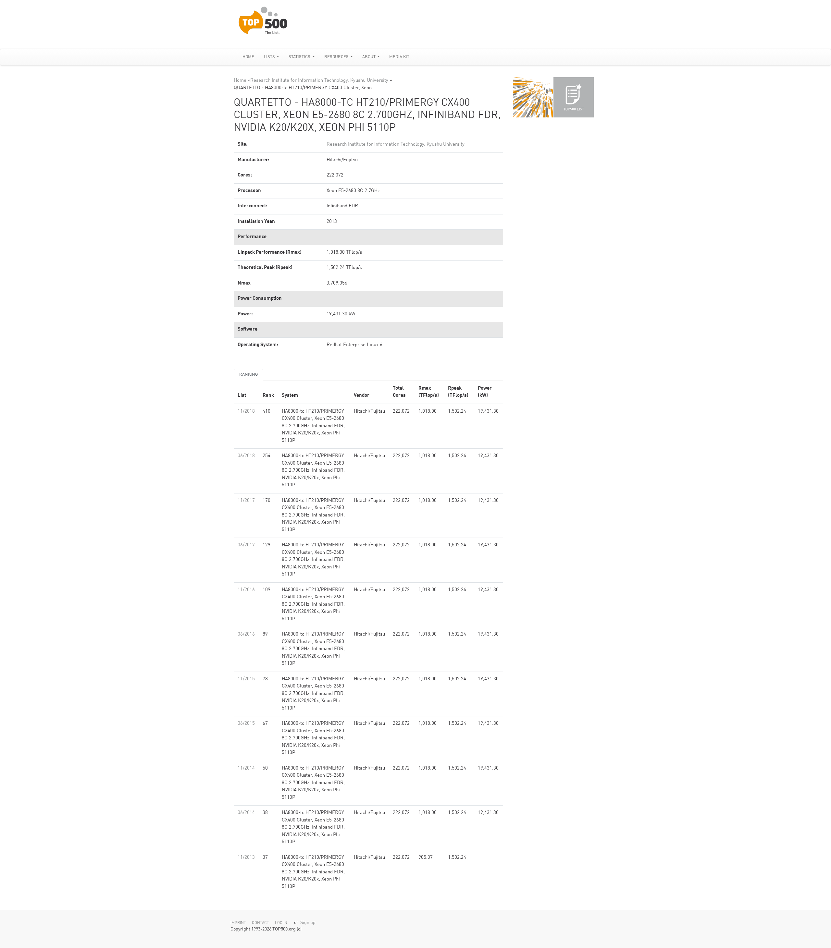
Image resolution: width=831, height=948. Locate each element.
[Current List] (573, 97)
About (369, 57)
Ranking (248, 374)
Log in (281, 923)
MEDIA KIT (399, 57)
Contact (260, 923)
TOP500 (533, 97)
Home (248, 57)
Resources (337, 57)
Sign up (308, 923)
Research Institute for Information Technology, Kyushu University (319, 80)
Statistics (300, 57)
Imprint (238, 923)
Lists (270, 57)
